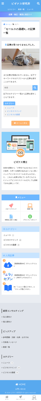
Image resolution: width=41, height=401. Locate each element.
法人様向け (7, 317)
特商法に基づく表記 (11, 220)
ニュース (30, 9)
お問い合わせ (20, 389)
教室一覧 (21, 9)
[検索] (35, 87)
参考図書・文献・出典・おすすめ (16, 337)
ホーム (7, 399)
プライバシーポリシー (30, 220)
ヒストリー (12, 9)
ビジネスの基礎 (13, 114)
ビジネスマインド (14, 111)
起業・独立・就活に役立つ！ (20, 14)
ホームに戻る (21, 123)
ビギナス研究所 (20, 3)
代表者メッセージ (10, 342)
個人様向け (7, 322)
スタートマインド (11, 209)
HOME (22, 384)
